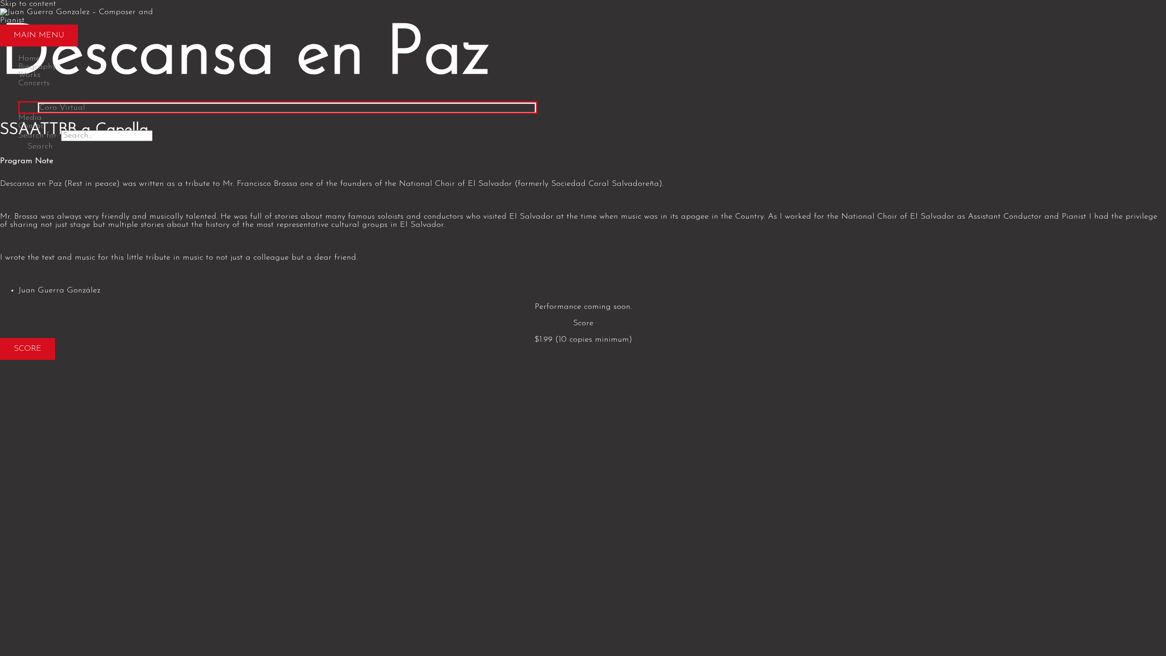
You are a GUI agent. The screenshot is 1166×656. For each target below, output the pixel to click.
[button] (35, 147)
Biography (37, 67)
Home (29, 59)
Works (29, 75)
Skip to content (28, 4)
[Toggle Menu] (277, 94)
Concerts (34, 83)
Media (30, 118)
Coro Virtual (62, 108)
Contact (32, 126)
